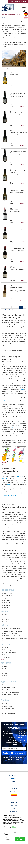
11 (24, 307)
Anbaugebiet (11, 14)
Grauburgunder (8, 657)
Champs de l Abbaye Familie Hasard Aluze (15, 638)
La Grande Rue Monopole (17, 229)
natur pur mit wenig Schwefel (12, 692)
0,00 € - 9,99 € (8, 593)
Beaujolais (4, 400)
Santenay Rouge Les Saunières (18, 112)
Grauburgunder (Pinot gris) (9, 495)
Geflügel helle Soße (9, 713)
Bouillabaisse (7, 703)
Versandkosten (14, 792)
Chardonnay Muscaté (10, 652)
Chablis (22, 389)
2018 (5, 671)
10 (21, 307)
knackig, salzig (8, 689)
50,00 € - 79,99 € (8, 603)
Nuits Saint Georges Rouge (17, 248)
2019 (5, 673)
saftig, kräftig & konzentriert (11, 694)
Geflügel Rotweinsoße (10, 711)
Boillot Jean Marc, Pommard (12, 636)
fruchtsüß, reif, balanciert (11, 685)
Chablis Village (14, 74)
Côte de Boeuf (8, 706)
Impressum (14, 805)
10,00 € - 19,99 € (8, 595)
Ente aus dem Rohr (9, 708)
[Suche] (24, 11)
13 (5, 310)
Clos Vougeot (14, 427)
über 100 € (7, 607)
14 (9, 310)
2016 (5, 666)
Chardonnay (20, 476)
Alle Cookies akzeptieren (19, 838)
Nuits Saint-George (16, 419)
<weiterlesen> (5, 49)
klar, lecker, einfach (9, 687)
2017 (5, 668)
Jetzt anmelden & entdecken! (14, 753)
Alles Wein (4, 14)
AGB (14, 808)
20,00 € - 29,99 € (8, 598)
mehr (2, 640)
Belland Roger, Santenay (10, 633)
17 (12, 310)
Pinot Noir (4, 478)
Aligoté (9, 484)
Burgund (18, 14)
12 (2, 310)
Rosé (5, 614)
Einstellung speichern (8, 838)
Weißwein (7, 622)
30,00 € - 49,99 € (8, 600)
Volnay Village (14, 209)
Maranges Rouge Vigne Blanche (18, 132)
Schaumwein (7, 619)
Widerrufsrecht (14, 811)
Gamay (22, 482)
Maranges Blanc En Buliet (17, 190)
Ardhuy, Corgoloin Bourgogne (12, 628)
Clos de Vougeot (14, 267)
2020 (5, 676)
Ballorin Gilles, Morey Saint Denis (13, 631)
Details (22, 87)
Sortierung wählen (7, 68)
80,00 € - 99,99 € (8, 605)
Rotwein (6, 617)
